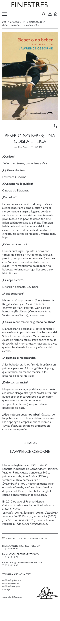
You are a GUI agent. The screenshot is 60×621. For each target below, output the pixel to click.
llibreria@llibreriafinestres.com (21, 546)
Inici (4, 22)
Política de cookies (10, 583)
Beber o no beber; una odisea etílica (21, 25)
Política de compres (11, 586)
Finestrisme (16, 22)
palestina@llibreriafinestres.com (22, 562)
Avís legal (6, 589)
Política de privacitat (11, 580)
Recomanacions (34, 22)
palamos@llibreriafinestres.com (21, 554)
